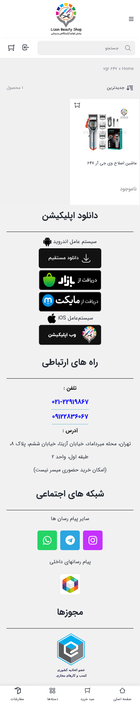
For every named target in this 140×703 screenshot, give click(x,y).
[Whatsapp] (47, 540)
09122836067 (70, 417)
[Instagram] (93, 540)
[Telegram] (70, 540)
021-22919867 (70, 402)
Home (127, 68)
